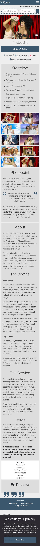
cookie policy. (31, 532)
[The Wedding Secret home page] (5, 2)
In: (19, 11)
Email (33, 55)
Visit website (22, 55)
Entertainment (25, 6)
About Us (6, 514)
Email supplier (28, 503)
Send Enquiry (20, 49)
